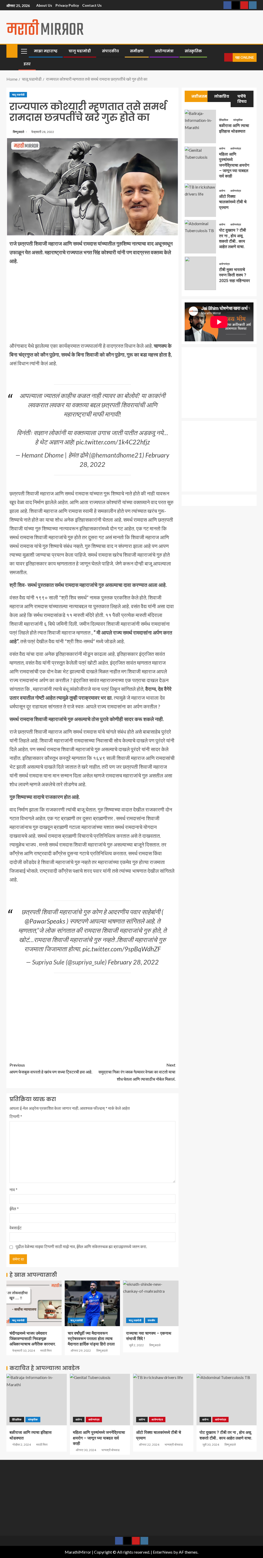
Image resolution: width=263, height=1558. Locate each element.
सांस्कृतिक (193, 51)
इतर (27, 63)
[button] (23, 51)
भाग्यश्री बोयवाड (110, 1450)
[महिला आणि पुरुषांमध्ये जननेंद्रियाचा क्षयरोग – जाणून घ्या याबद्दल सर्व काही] (200, 163)
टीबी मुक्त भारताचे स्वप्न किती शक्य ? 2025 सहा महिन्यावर (234, 275)
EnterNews (163, 1551)
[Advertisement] (92, 305)
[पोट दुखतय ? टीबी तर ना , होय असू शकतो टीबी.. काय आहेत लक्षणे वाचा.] (200, 236)
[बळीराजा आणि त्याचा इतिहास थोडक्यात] (200, 126)
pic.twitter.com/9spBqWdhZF (121, 949)
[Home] (12, 50)
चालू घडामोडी (80, 51)
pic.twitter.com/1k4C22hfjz (113, 442)
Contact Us (92, 5)
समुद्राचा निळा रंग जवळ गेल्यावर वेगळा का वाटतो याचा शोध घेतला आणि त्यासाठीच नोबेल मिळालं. (136, 1071)
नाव (13, 1189)
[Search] (220, 58)
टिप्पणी (16, 1116)
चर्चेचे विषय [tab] (242, 99)
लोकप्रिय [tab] (221, 96)
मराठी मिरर (46, 1350)
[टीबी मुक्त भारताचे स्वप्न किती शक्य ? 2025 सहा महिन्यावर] (200, 273)
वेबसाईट (16, 1227)
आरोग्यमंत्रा (164, 51)
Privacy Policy (67, 5)
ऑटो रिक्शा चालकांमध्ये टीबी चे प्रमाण (233, 202)
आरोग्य (222, 148)
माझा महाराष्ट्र (46, 51)
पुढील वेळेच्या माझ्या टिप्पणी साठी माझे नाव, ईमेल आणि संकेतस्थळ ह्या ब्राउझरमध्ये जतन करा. (81, 1246)
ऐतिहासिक (224, 119)
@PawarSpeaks (45, 921)
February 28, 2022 (133, 962)
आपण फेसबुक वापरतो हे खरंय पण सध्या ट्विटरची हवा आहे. (51, 1068)
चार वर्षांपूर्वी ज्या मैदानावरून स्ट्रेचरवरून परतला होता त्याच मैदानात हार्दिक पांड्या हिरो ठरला (91, 1339)
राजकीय (151, 1320)
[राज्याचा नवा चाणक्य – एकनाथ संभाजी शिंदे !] (150, 1303)
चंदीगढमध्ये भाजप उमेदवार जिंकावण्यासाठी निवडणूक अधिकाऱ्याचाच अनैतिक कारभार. (33, 1339)
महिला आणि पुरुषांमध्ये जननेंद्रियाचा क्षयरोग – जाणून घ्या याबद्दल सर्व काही (234, 165)
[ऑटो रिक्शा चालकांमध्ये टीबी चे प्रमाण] (200, 200)
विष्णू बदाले (19, 132)
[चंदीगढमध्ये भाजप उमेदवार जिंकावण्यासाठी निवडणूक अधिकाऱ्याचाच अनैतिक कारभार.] (34, 1303)
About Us (44, 5)
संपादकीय (110, 51)
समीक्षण (137, 51)
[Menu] (23, 51)
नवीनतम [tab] (199, 96)
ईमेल (14, 1208)
